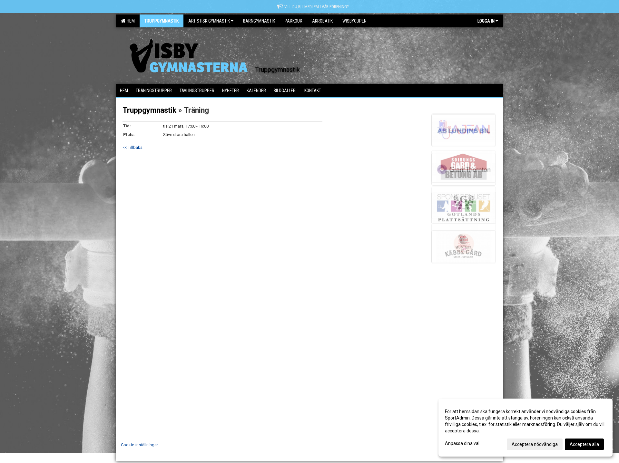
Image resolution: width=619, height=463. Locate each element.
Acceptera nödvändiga (535, 444)
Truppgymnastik (149, 110)
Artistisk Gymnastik (209, 21)
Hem (130, 21)
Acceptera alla (584, 444)
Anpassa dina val (462, 443)
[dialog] (525, 428)
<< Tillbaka (132, 147)
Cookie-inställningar (139, 444)
